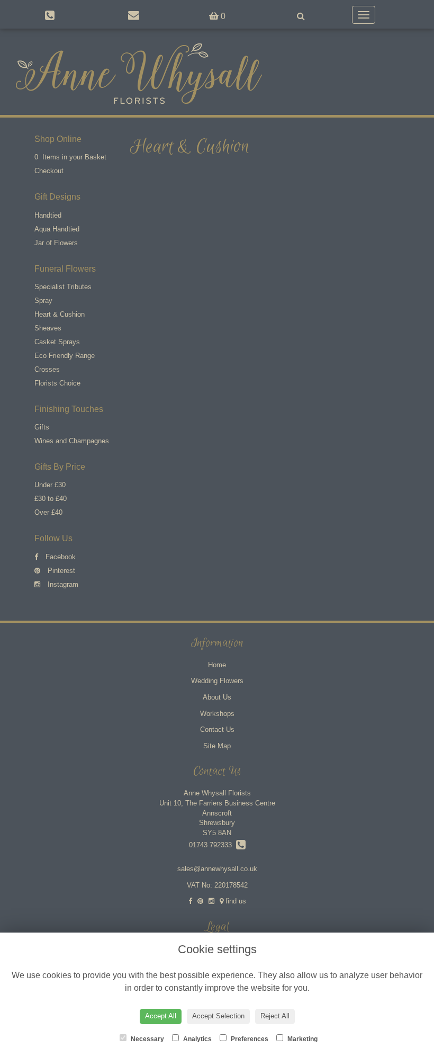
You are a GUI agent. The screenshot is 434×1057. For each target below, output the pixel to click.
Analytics (197, 1039)
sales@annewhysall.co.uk (217, 869)
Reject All (275, 1016)
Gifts (41, 427)
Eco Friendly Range (64, 356)
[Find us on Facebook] (190, 901)
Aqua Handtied (56, 229)
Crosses (47, 369)
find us (234, 901)
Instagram (62, 584)
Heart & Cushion (59, 314)
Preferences (248, 1039)
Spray (43, 300)
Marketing (302, 1039)
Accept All (160, 1016)
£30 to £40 (50, 499)
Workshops (217, 714)
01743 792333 (212, 845)
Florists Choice (57, 383)
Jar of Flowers (56, 243)
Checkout (49, 171)
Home (217, 665)
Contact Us (217, 729)
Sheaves (47, 328)
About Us (217, 697)
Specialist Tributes (63, 287)
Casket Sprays (57, 342)
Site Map (217, 746)
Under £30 (50, 485)
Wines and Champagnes (71, 441)
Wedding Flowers (217, 681)
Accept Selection (218, 1016)
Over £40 (48, 512)
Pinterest (60, 571)
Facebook (59, 557)
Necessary (146, 1039)
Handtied (47, 215)
